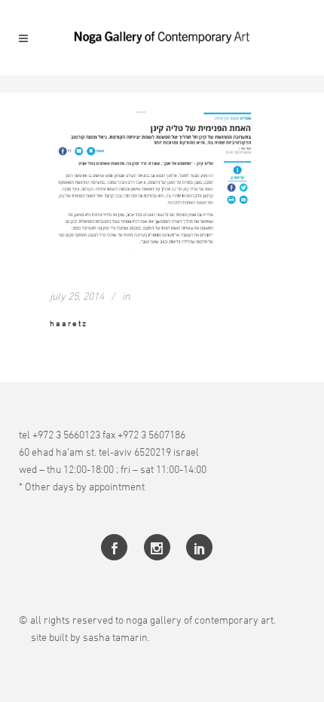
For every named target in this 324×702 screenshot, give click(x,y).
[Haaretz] (162, 181)
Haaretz (68, 323)
